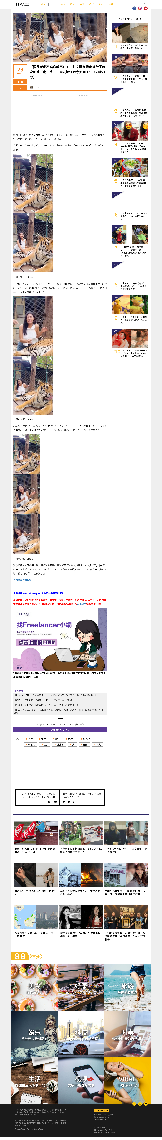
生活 (82, 4)
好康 (43, 4)
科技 (101, 4)
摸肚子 (60, 744)
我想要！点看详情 (60, 729)
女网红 (71, 738)
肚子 (46, 744)
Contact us (101, 1110)
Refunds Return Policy (35, 1129)
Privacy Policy (20, 1129)
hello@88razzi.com (101, 1119)
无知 (85, 744)
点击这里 (81, 603)
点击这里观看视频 (22, 580)
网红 (56, 738)
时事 (53, 4)
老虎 (30, 738)
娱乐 (91, 4)
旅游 (72, 4)
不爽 (98, 744)
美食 (62, 4)
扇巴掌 (86, 738)
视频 (111, 4)
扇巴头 (31, 744)
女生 (43, 738)
